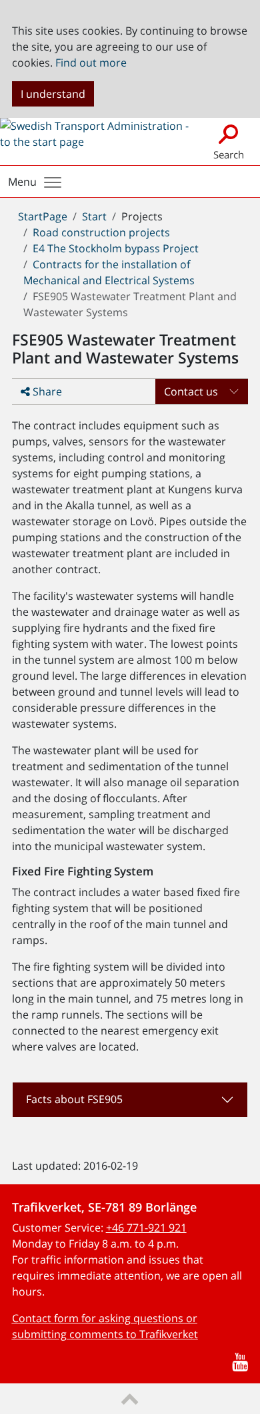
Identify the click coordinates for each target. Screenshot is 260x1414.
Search (228, 154)
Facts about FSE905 (74, 1099)
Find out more (91, 62)
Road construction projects (101, 232)
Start (94, 216)
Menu (22, 181)
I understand (53, 94)
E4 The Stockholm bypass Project (116, 248)
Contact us (191, 391)
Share (46, 391)
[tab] (130, 1100)
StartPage (42, 216)
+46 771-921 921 (146, 1227)
